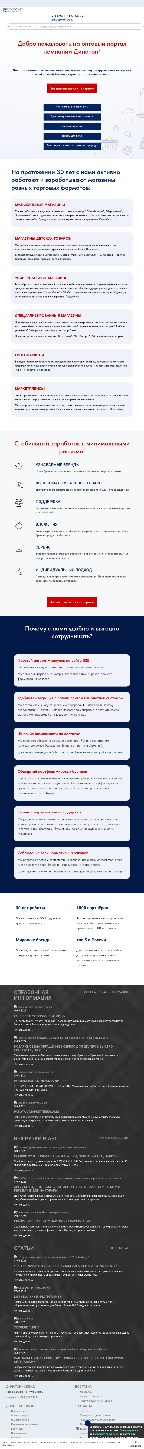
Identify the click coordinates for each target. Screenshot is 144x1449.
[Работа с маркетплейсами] (72, 1103)
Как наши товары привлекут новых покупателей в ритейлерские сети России (69, 1360)
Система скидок (20, 1420)
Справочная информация (32, 995)
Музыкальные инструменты (38, 1297)
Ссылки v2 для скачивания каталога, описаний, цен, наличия (66, 1156)
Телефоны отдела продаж (95, 1415)
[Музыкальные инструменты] (72, 1288)
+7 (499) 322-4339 (28, 1397)
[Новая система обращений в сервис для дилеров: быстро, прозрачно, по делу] (72, 1037)
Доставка (86, 1391)
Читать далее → (23, 1029)
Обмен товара (19, 1415)
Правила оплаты (21, 1411)
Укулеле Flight (26, 1327)
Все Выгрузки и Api (113, 1138)
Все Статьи (119, 1248)
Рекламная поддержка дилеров (42, 1081)
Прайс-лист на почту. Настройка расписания (52, 1221)
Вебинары (17, 1428)
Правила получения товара (96, 1400)
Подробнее (105, 219)
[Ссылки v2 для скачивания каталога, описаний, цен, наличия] (72, 1147)
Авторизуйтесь (129, 1430)
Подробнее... (117, 409)
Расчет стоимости (91, 1396)
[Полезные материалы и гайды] (72, 1007)
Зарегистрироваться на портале (72, 88)
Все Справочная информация (105, 992)
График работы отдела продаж (98, 1420)
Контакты (85, 1411)
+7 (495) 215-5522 (66, 16)
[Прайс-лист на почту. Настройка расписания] (72, 1212)
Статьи (24, 1248)
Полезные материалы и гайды (40, 1016)
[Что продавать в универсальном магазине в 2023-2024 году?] (72, 1257)
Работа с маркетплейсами (36, 1111)
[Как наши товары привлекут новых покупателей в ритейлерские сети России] (72, 1349)
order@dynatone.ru (62, 20)
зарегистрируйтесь (106, 1434)
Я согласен (136, 1444)
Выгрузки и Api (35, 1138)
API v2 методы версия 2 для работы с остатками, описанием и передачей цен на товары (67, 1188)
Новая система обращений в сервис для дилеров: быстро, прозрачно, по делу (63, 1048)
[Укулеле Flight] (72, 1318)
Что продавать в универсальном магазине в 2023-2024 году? (65, 1266)
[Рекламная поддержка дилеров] (72, 1072)
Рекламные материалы (24, 1424)
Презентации (19, 1433)
